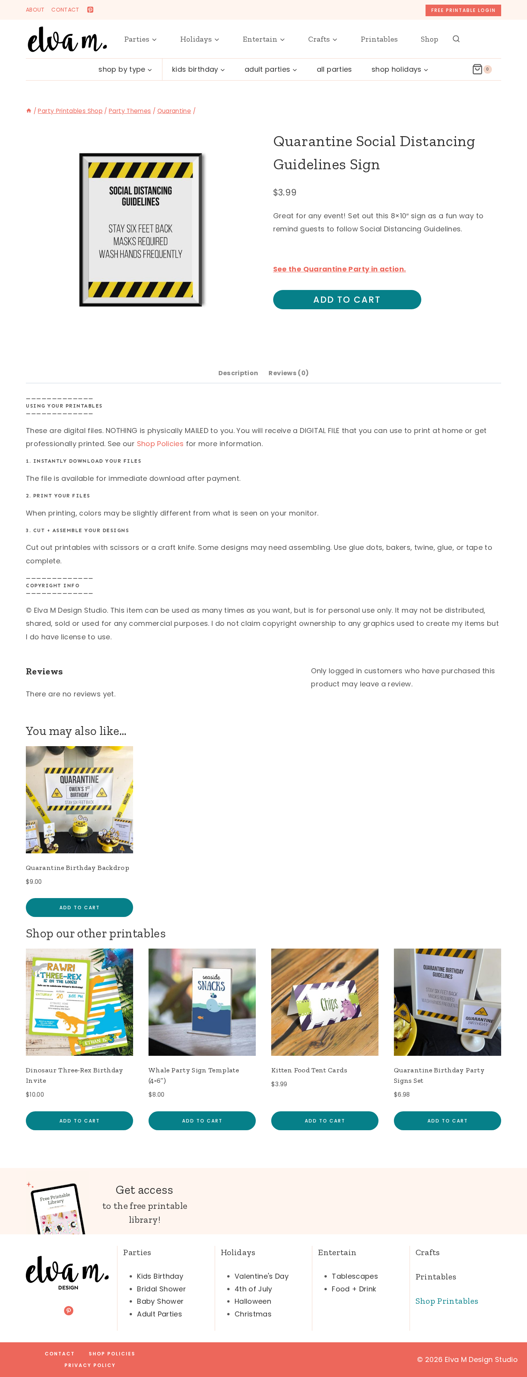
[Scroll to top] (508, 1347)
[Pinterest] (90, 10)
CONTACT (65, 9)
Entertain (337, 1252)
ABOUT (35, 9)
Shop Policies (160, 443)
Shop (429, 39)
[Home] (29, 111)
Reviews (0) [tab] (289, 373)
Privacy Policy (90, 1365)
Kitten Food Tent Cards (309, 1070)
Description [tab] (238, 373)
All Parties (334, 69)
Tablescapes (355, 1276)
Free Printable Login (463, 10)
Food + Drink (354, 1289)
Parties (137, 1252)
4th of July (253, 1289)
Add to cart (347, 299)
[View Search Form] (456, 39)
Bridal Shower (161, 1289)
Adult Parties (159, 1314)
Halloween (253, 1301)
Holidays (238, 1252)
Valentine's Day (262, 1276)
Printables (379, 39)
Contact (60, 1353)
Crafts (428, 1252)
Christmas (253, 1314)
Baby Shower (160, 1301)
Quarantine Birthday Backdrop (77, 867)
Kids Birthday (160, 1276)
